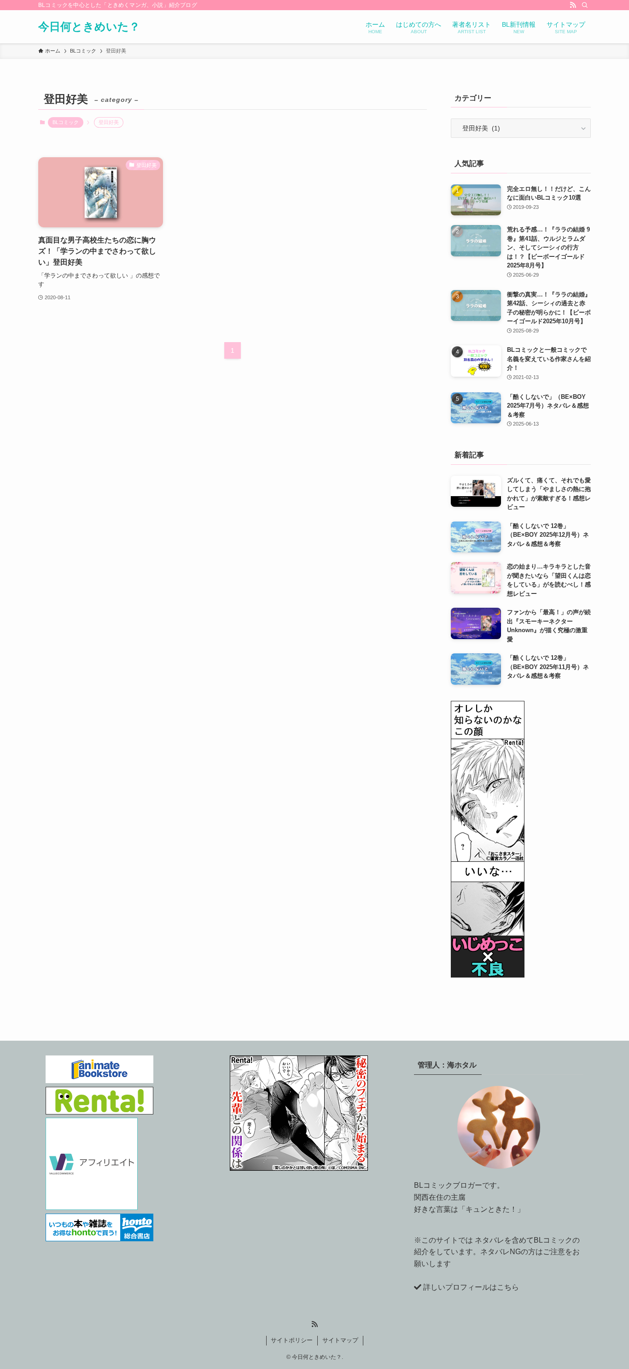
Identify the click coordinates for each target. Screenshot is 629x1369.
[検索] (585, 5)
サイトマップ (340, 1340)
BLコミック (65, 122)
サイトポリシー (292, 1340)
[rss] (573, 5)
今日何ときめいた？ (89, 26)
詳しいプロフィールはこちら (471, 1287)
